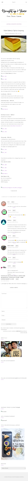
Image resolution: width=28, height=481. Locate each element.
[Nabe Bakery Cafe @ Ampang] (13, 44)
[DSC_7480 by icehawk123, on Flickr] (4, 164)
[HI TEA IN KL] (12, 444)
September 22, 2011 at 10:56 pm (12, 203)
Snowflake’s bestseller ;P (16, 125)
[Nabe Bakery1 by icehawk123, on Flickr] (4, 109)
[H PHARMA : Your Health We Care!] (4, 420)
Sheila (9, 220)
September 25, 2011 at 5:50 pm (13, 237)
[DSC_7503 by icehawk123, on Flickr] (4, 149)
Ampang (9, 24)
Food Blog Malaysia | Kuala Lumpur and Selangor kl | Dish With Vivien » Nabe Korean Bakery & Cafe (13, 277)
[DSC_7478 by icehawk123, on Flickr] (4, 170)
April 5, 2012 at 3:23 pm (11, 267)
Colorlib (13, 476)
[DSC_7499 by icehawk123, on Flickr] (4, 128)
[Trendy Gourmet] (3, 411)
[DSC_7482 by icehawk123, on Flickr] (4, 167)
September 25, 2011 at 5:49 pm (13, 259)
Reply (14, 210)
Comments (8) (14, 190)
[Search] (26, 2)
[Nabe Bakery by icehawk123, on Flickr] (4, 173)
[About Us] (11, 349)
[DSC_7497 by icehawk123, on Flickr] (4, 152)
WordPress (22, 476)
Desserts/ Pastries (16, 24)
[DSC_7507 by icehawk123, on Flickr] (4, 76)
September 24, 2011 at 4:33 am (12, 222)
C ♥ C (20, 33)
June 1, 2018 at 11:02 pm (5, 280)
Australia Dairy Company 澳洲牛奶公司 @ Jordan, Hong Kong (15, 332)
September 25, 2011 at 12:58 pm (12, 247)
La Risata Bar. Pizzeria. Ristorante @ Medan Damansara (13, 328)
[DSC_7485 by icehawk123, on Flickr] (4, 79)
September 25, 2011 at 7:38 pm (13, 212)
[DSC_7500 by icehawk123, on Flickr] (4, 131)
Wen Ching (10, 245)
